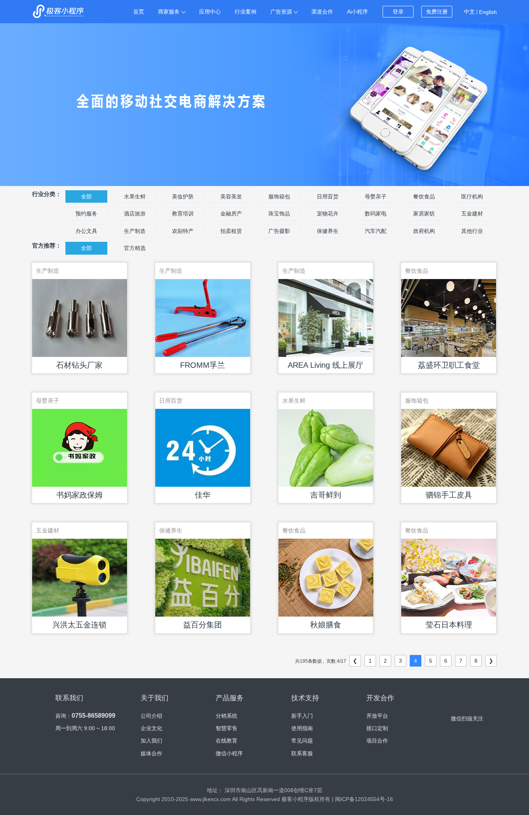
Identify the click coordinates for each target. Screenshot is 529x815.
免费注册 (437, 12)
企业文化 (151, 728)
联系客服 (302, 753)
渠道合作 (322, 12)
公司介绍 (151, 716)
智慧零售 (226, 728)
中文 (469, 12)
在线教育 (226, 740)
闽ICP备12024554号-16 (364, 799)
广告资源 (281, 12)
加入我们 (151, 740)
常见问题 (302, 740)
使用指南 (302, 728)
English (488, 12)
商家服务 (169, 12)
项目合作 (377, 740)
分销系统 (226, 716)
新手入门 (302, 716)
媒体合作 (151, 753)
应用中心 (210, 12)
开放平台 (377, 716)
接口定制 (377, 728)
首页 (138, 12)
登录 (398, 12)
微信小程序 (229, 753)
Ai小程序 (357, 12)
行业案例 (245, 12)
